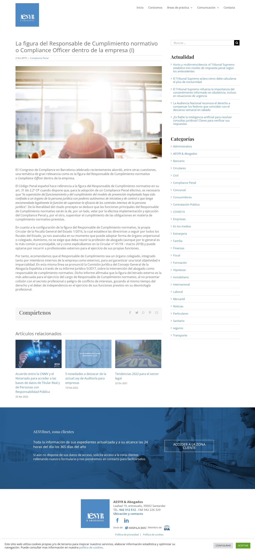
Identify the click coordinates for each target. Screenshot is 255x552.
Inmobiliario (181, 277)
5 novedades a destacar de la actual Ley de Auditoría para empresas (85, 378)
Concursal (179, 190)
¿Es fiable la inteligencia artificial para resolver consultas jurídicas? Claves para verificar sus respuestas (202, 120)
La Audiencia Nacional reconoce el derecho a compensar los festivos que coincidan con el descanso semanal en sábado (201, 106)
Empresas (179, 219)
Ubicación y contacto (128, 513)
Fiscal (176, 255)
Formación (180, 262)
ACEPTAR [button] (243, 545)
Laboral (178, 291)
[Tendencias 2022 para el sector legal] (138, 353)
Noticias (178, 306)
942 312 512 (127, 509)
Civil (175, 175)
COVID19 (179, 211)
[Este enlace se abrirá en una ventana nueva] (135, 527)
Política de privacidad (127, 534)
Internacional (181, 284)
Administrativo (182, 146)
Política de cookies (153, 534)
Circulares (179, 168)
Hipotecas (179, 270)
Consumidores (182, 197)
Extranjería (180, 233)
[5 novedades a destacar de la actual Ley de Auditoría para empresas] (88, 353)
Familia (177, 240)
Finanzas (178, 248)
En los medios (182, 226)
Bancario (178, 161)
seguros (178, 328)
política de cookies (91, 547)
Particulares (180, 313)
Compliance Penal (39, 58)
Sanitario (178, 320)
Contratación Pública (186, 204)
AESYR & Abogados (185, 153)
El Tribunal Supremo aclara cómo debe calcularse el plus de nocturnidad (204, 80)
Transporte (180, 335)
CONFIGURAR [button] (223, 545)
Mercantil (179, 299)
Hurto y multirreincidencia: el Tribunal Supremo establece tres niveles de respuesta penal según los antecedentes (203, 68)
